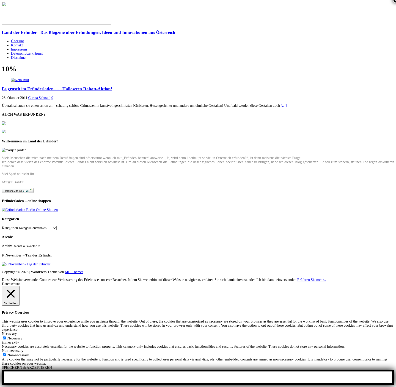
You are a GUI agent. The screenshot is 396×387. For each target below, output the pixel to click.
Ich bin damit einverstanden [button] (276, 280)
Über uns (17, 41)
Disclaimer (19, 57)
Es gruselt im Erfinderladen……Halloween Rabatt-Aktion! (57, 88)
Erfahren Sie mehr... (311, 280)
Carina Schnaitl (39, 98)
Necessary (14, 338)
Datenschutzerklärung (27, 53)
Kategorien (10, 228)
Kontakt (17, 45)
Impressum (19, 49)
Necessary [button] (9, 334)
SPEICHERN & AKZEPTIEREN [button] (27, 367)
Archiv (7, 246)
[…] (284, 105)
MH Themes (74, 272)
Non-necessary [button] (12, 350)
